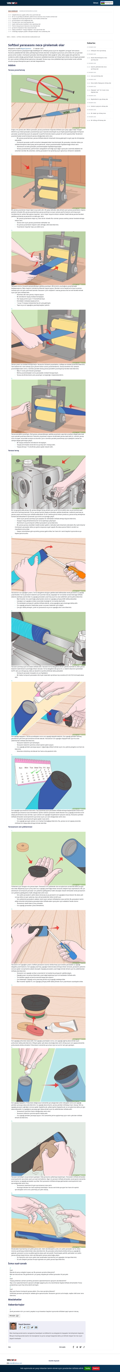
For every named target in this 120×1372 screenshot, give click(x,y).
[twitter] (32, 1327)
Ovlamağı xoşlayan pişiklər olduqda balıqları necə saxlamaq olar (31, 31)
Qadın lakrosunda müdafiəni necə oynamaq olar (26, 24)
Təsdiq (87, 1368)
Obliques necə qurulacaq (98, 50)
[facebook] (20, 1327)
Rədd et (96, 1368)
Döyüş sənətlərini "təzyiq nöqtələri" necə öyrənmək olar (28, 29)
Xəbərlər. (91, 43)
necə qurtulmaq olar (97, 76)
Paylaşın (12, 1315)
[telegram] (24, 1327)
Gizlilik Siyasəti (54, 1361)
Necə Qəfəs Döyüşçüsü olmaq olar (101, 83)
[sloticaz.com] (12, 3)
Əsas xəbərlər (13, 11)
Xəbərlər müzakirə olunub (28, 11)
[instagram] (28, 1327)
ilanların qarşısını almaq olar (99, 106)
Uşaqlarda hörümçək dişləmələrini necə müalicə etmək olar (29, 18)
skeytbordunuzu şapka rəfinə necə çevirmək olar (26, 15)
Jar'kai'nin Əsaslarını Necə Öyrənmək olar (24, 28)
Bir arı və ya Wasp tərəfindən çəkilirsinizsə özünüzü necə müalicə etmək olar (34, 17)
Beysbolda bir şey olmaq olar (99, 99)
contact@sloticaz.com (15, 1363)
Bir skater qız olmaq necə (98, 113)
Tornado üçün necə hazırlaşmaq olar (23, 22)
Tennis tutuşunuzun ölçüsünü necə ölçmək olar (26, 26)
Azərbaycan (109, 3)
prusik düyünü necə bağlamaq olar (22, 20)
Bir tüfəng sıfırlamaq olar (98, 120)
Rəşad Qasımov (26, 49)
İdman (95, 3)
